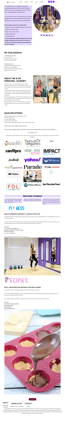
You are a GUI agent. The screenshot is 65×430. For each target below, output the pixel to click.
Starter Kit (26, 1)
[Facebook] (41, 35)
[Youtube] (47, 35)
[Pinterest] (49, 35)
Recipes (20, 1)
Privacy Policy (5, 405)
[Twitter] (44, 35)
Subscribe (41, 1)
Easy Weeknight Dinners (9, 308)
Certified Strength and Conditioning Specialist (13, 116)
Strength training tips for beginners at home (13, 230)
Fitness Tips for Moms (9, 231)
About (36, 1)
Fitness (31, 1)
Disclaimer (5, 406)
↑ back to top (32, 399)
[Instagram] (52, 35)
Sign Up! (12, 406)
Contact (28, 406)
